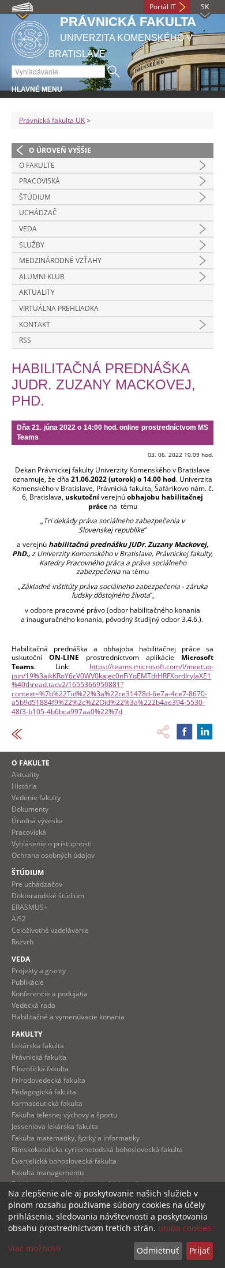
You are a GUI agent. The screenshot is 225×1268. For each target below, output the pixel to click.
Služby (31, 245)
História (24, 786)
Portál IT (162, 7)
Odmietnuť (158, 1250)
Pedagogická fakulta (44, 1092)
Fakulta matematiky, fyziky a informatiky (76, 1138)
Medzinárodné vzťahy (60, 260)
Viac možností (34, 1248)
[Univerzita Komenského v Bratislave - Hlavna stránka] (30, 37)
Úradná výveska (37, 821)
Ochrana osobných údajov (53, 855)
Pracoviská (39, 181)
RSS (25, 340)
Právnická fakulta (39, 1057)
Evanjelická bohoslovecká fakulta (64, 1161)
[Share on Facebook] (184, 731)
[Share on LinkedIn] (204, 731)
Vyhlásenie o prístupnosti (52, 844)
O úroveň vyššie (60, 150)
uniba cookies (184, 1227)
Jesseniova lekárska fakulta (55, 1126)
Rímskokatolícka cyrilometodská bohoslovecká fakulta (97, 1149)
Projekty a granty (39, 971)
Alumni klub (42, 277)
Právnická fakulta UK (52, 120)
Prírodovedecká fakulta (48, 1080)
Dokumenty (30, 809)
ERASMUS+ (30, 907)
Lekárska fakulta (38, 1046)
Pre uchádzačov (37, 884)
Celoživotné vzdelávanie (50, 930)
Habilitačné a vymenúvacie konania (68, 1017)
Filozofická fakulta (40, 1069)
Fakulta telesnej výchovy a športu (64, 1115)
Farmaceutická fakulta (47, 1103)
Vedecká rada (33, 1005)
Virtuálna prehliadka (59, 308)
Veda (28, 229)
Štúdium (35, 197)
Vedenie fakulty (36, 797)
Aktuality (37, 292)
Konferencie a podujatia (50, 994)
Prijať (199, 1250)
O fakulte (37, 165)
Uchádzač (38, 212)
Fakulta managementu (48, 1172)
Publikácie (28, 982)
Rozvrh (22, 942)
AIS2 (19, 919)
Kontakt (34, 324)
